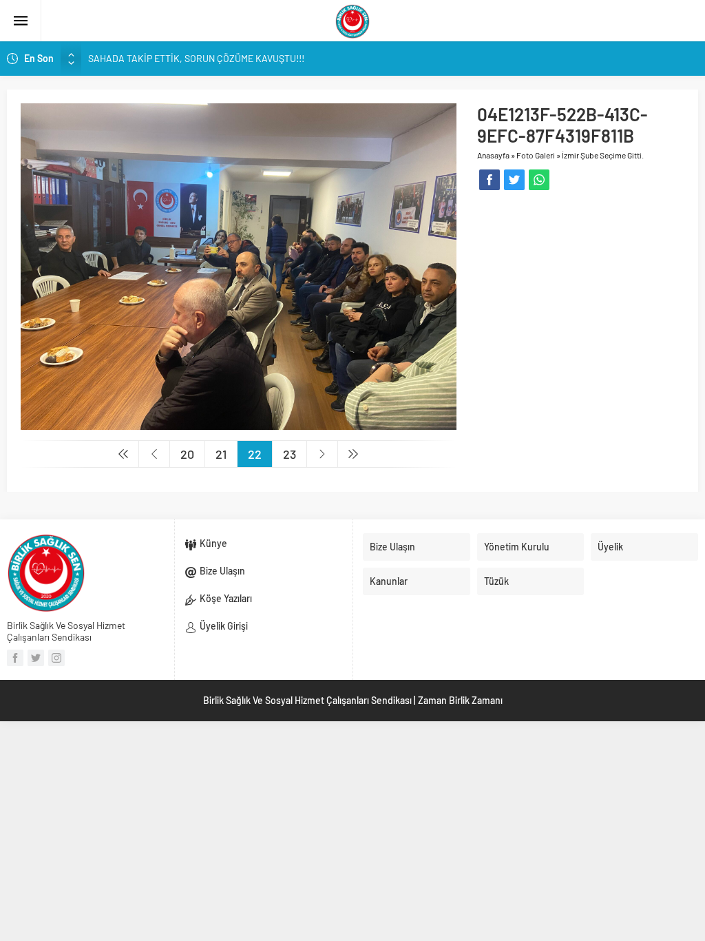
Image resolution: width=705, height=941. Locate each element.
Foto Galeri (535, 155)
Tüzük (496, 581)
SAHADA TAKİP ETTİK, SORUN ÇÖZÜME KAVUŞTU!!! (196, 58)
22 (255, 454)
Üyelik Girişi (224, 626)
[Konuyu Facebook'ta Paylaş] (489, 179)
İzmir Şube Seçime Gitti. (603, 155)
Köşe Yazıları (226, 598)
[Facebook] (15, 658)
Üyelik (610, 546)
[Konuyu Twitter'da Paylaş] (514, 179)
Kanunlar (389, 581)
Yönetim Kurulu (516, 546)
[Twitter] (36, 658)
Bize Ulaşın (222, 571)
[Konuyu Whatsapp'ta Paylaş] (539, 179)
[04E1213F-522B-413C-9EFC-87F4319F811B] (238, 265)
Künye (213, 543)
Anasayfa (493, 155)
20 (187, 454)
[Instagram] (56, 658)
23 (289, 454)
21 (221, 454)
